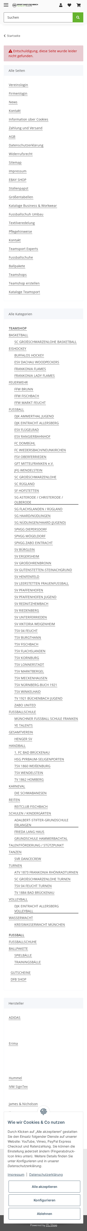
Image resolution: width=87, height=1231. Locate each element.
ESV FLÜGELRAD (26, 429)
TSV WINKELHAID (27, 691)
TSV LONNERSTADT (29, 664)
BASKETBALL (18, 335)
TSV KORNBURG (26, 657)
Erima (13, 1043)
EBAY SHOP (17, 179)
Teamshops (18, 274)
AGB (12, 136)
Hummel (15, 1078)
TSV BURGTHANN (27, 637)
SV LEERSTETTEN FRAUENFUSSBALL (41, 583)
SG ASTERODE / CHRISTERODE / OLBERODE (38, 499)
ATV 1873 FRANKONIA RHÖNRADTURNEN (46, 872)
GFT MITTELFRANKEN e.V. (34, 463)
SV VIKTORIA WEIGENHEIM (34, 624)
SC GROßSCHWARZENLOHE (35, 477)
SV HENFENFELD (26, 576)
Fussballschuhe (21, 257)
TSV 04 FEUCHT (26, 630)
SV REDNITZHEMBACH (31, 603)
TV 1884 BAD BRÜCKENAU (34, 892)
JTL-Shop (51, 1225)
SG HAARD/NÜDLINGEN (32, 515)
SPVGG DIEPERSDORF (30, 529)
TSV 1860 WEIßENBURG (32, 766)
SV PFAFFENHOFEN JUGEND (35, 597)
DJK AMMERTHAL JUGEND (34, 416)
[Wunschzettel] (69, 5)
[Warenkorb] (78, 5)
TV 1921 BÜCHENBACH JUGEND (38, 698)
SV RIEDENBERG (26, 610)
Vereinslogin (18, 85)
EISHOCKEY (17, 348)
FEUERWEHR (18, 382)
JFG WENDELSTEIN (28, 470)
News (13, 102)
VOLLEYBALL (18, 899)
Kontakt (15, 110)
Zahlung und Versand (25, 128)
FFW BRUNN (23, 389)
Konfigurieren (44, 1200)
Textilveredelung (22, 223)
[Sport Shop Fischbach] (25, 5)
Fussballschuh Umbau (26, 214)
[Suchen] (78, 17)
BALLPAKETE (18, 948)
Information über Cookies (28, 119)
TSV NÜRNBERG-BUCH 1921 (35, 685)
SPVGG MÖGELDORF (29, 536)
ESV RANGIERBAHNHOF (32, 436)
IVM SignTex (18, 1086)
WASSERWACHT (21, 917)
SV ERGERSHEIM (26, 556)
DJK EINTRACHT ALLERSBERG (36, 423)
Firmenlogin (18, 93)
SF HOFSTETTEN (26, 490)
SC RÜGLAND (24, 484)
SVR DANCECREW (27, 858)
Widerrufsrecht (20, 154)
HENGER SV (23, 739)
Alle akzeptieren (44, 1187)
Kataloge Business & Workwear (33, 205)
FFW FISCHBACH (26, 396)
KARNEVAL (17, 786)
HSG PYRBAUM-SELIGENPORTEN (39, 759)
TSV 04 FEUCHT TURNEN (33, 886)
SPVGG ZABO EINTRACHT (33, 543)
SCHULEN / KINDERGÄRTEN (30, 813)
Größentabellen (21, 197)
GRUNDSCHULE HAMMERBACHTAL (41, 838)
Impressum (17, 171)
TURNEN (15, 865)
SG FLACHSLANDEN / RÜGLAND (38, 509)
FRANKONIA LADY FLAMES (34, 375)
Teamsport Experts (23, 248)
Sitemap (15, 162)
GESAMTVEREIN (21, 732)
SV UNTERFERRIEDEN (30, 617)
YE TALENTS (23, 725)
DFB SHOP (18, 979)
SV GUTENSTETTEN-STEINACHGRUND (43, 570)
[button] (61, 5)
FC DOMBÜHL (24, 443)
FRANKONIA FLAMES (30, 369)
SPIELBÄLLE (23, 955)
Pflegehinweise (20, 231)
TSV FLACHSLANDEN (29, 651)
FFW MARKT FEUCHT (30, 402)
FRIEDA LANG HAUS (29, 831)
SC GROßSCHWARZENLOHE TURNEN (42, 879)
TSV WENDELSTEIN (28, 772)
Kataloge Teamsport (24, 292)
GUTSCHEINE (21, 972)
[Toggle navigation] (6, 3)
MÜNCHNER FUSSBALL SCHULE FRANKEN (46, 718)
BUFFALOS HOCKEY (29, 355)
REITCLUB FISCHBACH (31, 806)
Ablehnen (44, 1214)
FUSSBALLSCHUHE (23, 942)
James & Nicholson (23, 1104)
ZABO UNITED (25, 705)
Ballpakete (17, 266)
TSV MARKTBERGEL (29, 671)
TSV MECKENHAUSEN (30, 678)
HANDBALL (17, 745)
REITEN (14, 800)
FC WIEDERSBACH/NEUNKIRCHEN (40, 450)
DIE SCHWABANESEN (30, 793)
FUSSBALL (16, 409)
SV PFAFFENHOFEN (28, 590)
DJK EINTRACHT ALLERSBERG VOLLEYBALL (36, 908)
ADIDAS (14, 1017)
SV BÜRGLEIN (24, 549)
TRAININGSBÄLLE (27, 962)
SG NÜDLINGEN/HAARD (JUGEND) (40, 522)
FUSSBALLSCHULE (22, 712)
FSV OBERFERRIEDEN (30, 456)
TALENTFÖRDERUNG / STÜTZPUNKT (36, 845)
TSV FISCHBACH (26, 644)
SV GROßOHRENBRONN (32, 563)
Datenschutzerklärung (26, 145)
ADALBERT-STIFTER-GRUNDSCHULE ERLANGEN (41, 822)
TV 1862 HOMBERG (29, 779)
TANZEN (15, 852)
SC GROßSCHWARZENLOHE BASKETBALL (45, 342)
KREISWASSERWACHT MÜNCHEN (39, 924)
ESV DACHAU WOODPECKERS (36, 362)
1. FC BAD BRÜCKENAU (32, 752)
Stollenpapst (18, 188)
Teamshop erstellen (24, 283)
